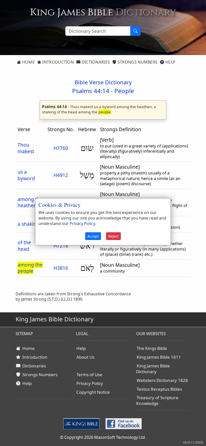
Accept (93, 236)
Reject (113, 236)
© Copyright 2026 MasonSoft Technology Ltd (102, 437)
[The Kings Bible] (82, 423)
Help (170, 62)
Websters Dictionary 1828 (162, 380)
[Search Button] (135, 31)
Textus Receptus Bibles (159, 389)
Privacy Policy (89, 383)
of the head (24, 245)
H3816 (61, 268)
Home (28, 62)
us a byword (26, 175)
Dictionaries (95, 62)
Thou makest (26, 148)
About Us (85, 357)
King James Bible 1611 (159, 357)
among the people (30, 268)
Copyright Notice (93, 392)
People (124, 91)
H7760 (61, 148)
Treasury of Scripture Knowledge (157, 400)
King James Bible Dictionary (153, 368)
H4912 (61, 175)
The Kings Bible (152, 348)
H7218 (61, 246)
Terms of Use (89, 374)
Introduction (57, 62)
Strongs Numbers (137, 62)
